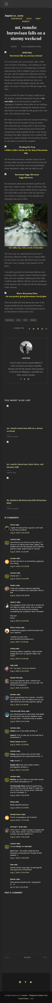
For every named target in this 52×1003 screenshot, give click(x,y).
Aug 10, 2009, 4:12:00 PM (19, 552)
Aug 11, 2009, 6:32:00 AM (19, 621)
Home (27, 957)
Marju (12, 802)
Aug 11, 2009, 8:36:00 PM (19, 688)
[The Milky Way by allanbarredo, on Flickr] (26, 225)
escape (13, 558)
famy (38, 18)
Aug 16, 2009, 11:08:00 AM (19, 837)
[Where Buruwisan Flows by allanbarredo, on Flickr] (26, 293)
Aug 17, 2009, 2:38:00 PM (19, 858)
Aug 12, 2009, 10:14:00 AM (19, 721)
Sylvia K (13, 602)
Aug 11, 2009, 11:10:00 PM (19, 704)
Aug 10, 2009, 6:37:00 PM (19, 566)
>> (44, 957)
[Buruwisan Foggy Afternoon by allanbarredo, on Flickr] (26, 174)
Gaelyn (13, 585)
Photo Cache (15, 627)
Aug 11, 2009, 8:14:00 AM (19, 658)
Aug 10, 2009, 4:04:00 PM (19, 533)
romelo (26, 21)
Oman (12, 525)
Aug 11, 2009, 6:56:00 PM (19, 671)
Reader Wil (14, 678)
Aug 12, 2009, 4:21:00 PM (19, 744)
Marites (13, 694)
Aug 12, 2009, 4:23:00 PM (19, 770)
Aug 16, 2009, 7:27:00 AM (19, 820)
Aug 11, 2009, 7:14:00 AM (19, 642)
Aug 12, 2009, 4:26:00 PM (19, 795)
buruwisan (16, 18)
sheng (12, 648)
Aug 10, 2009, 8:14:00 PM (19, 579)
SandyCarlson (15, 814)
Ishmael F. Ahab (16, 827)
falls (29, 18)
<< (7, 957)
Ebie (11, 864)
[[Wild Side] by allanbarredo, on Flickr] (26, 52)
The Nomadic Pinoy (17, 711)
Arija (12, 665)
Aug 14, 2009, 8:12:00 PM (19, 808)
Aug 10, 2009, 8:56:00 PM (19, 595)
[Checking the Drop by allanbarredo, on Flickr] (26, 147)
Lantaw (13, 539)
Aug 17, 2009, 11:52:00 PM (19, 872)
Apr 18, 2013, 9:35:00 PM (19, 887)
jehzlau (13, 879)
